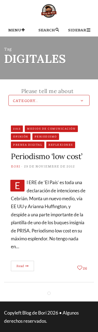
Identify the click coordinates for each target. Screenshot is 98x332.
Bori (15, 166)
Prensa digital (27, 144)
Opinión (20, 136)
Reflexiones (60, 144)
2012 (17, 128)
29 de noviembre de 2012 (49, 166)
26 (85, 268)
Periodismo (46, 136)
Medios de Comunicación (51, 128)
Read (20, 266)
